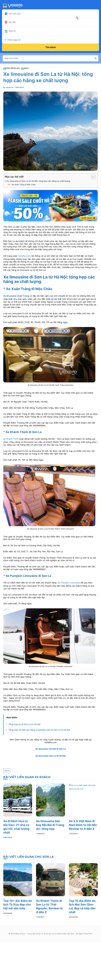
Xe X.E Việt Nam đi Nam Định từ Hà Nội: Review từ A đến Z (83, 824)
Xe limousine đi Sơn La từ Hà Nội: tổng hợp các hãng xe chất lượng (38, 181)
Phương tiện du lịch (11, 68)
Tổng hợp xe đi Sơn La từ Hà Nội (24, 724)
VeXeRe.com (24, 256)
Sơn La (6, 771)
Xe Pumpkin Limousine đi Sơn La (28, 575)
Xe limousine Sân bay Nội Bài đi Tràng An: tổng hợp (50, 824)
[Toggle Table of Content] (92, 177)
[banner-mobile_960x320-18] (50, 205)
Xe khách (25, 68)
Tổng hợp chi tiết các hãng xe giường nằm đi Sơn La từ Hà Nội (39, 730)
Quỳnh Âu (9, 87)
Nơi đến (12, 22)
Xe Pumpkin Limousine (69, 582)
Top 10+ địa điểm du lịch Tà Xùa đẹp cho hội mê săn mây (17, 904)
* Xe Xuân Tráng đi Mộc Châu (23, 184)
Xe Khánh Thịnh (11, 439)
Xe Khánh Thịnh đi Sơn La (24, 432)
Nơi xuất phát (15, 14)
